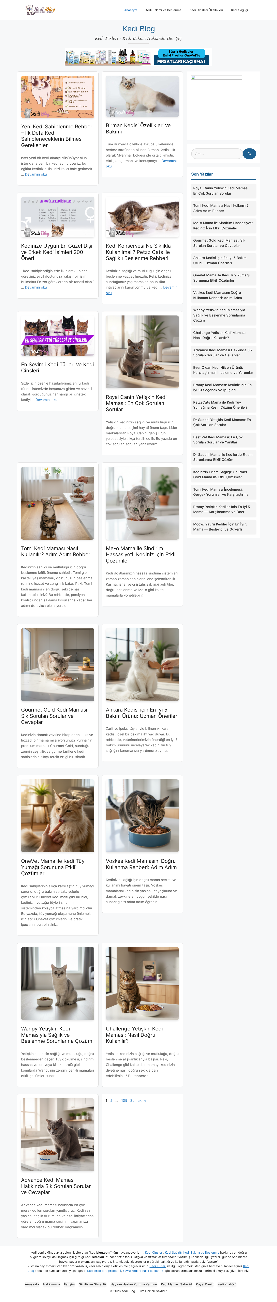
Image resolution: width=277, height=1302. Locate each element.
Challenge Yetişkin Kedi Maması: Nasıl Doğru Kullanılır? (134, 1034)
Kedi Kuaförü (227, 1284)
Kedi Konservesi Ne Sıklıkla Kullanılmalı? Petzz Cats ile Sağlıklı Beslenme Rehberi (138, 252)
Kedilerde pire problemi (104, 1271)
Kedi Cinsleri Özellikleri (206, 10)
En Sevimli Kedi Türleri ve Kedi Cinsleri (57, 367)
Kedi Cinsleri (154, 1252)
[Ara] (249, 153)
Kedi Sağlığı (239, 10)
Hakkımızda (51, 1284)
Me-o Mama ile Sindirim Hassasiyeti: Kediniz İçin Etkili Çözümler (141, 554)
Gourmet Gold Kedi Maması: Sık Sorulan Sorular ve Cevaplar (55, 715)
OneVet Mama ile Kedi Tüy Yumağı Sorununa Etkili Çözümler (53, 867)
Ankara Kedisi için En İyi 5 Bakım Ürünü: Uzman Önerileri (142, 712)
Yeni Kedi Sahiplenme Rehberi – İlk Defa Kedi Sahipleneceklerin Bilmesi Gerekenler (57, 135)
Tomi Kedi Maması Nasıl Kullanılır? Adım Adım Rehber (55, 551)
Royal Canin (205, 1284)
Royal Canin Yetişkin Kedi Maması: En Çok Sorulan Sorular (136, 403)
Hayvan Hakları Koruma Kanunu (134, 1284)
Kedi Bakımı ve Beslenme (163, 10)
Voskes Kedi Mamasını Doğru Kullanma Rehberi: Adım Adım (141, 864)
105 (124, 1100)
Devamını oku (36, 174)
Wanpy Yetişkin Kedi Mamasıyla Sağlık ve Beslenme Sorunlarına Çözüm (56, 1034)
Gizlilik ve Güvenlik (92, 1284)
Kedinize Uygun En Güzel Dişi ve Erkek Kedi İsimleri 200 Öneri (56, 252)
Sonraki (138, 1100)
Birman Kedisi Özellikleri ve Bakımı (138, 128)
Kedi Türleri (158, 1266)
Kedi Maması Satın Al (176, 1284)
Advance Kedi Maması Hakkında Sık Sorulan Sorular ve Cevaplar (56, 1186)
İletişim (69, 1284)
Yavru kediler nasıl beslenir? (143, 1271)
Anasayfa (130, 10)
